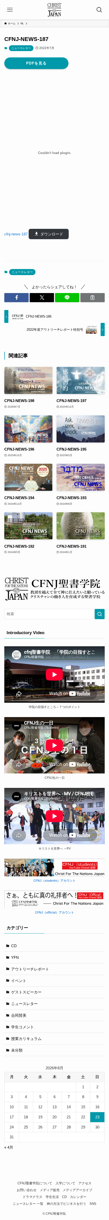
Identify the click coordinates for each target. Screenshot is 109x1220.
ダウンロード (51, 234)
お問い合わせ (27, 1190)
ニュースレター (21, 48)
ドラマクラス (32, 1197)
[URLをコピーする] (92, 297)
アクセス (85, 1183)
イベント (18, 981)
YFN (15, 957)
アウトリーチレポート (30, 969)
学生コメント (22, 1027)
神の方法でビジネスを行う (66, 1204)
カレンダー (78, 1197)
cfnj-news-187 (16, 234)
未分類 (17, 1050)
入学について (65, 1183)
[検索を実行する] (100, 614)
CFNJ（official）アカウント (54, 912)
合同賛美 (18, 1015)
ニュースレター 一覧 (28, 1204)
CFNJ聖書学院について (34, 1183)
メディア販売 (50, 1190)
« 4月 (8, 1147)
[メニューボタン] (10, 9)
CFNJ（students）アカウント (54, 880)
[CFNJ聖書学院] (54, 9)
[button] (16, 297)
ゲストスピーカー (26, 992)
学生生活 (52, 1197)
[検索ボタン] (99, 9)
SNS (92, 1204)
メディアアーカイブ (77, 1190)
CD (14, 946)
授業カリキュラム (26, 1038)
